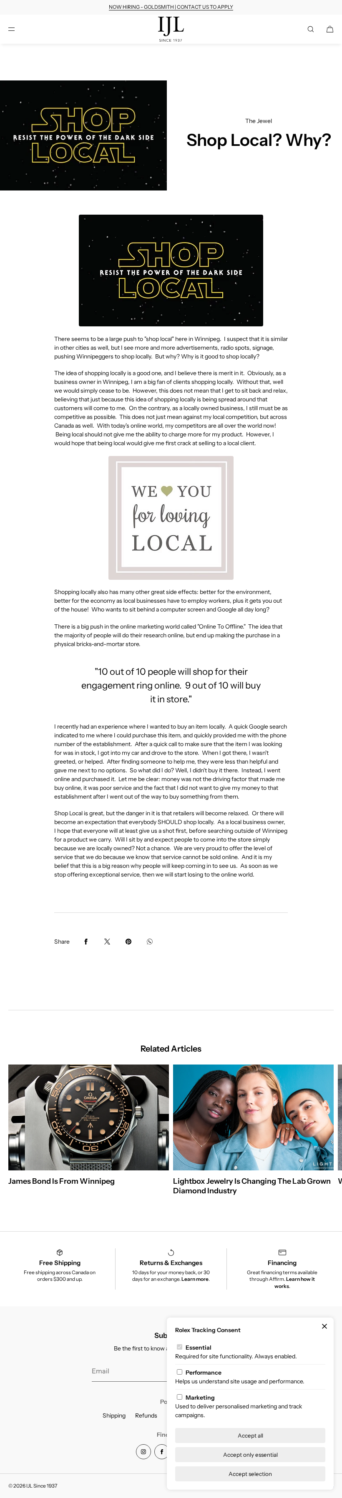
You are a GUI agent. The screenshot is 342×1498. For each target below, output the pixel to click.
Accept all (250, 1435)
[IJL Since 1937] (171, 29)
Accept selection (250, 1473)
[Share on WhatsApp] (150, 942)
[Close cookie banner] (324, 1327)
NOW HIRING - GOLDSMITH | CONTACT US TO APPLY (171, 7)
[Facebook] (162, 1452)
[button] (310, 29)
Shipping (114, 1415)
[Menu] (18, 29)
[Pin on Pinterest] (128, 942)
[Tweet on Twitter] (107, 942)
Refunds (146, 1415)
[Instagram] (143, 1452)
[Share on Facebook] (86, 942)
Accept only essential (250, 1454)
